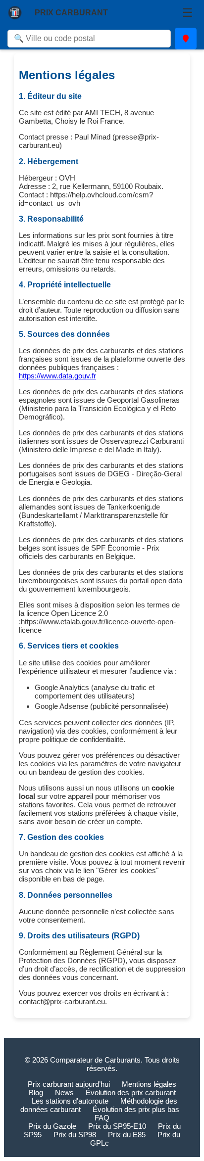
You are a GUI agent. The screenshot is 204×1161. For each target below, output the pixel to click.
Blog (36, 1092)
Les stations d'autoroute (70, 1101)
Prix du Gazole (52, 1126)
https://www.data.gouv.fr (57, 376)
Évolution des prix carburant (131, 1092)
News (64, 1092)
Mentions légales (149, 1084)
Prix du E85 (127, 1134)
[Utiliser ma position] (186, 38)
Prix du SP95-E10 (117, 1126)
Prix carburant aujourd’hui (69, 1084)
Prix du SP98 (74, 1134)
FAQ (102, 1118)
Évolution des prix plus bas (136, 1109)
